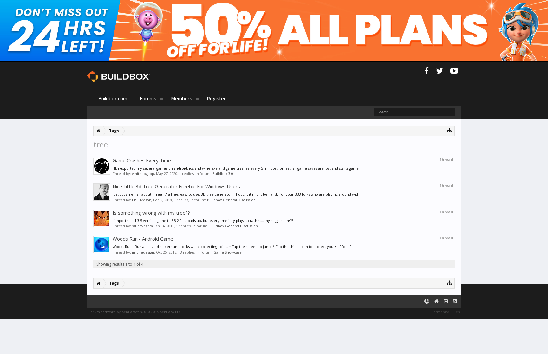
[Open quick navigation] (449, 130)
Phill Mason (141, 199)
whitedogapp (143, 173)
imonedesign (143, 252)
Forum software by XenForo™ (134, 311)
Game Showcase (227, 252)
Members (181, 98)
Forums (148, 98)
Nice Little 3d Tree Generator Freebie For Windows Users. (177, 186)
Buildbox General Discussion (231, 199)
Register (216, 98)
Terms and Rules (445, 311)
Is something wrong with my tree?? (151, 212)
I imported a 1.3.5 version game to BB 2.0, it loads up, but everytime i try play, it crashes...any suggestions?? (203, 220)
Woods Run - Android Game (143, 238)
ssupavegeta (142, 225)
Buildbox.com (112, 98)
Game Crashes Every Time (142, 160)
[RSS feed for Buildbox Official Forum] (455, 301)
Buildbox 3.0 (222, 173)
